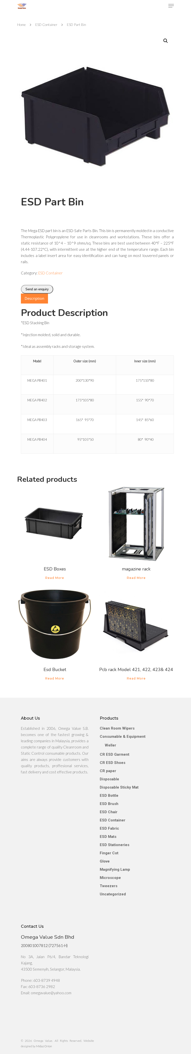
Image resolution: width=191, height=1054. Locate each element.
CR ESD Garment (114, 754)
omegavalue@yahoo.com (51, 993)
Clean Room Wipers (117, 728)
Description (34, 298)
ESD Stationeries (114, 845)
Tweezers (108, 886)
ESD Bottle (109, 795)
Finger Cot (109, 853)
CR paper (108, 771)
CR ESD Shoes (112, 762)
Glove (105, 861)
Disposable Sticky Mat (119, 787)
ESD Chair (108, 812)
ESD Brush (109, 804)
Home (21, 24)
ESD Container (46, 24)
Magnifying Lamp (115, 869)
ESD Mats (108, 836)
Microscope (110, 877)
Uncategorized (113, 894)
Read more (54, 578)
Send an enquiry (37, 289)
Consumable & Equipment (122, 736)
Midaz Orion (44, 1046)
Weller (110, 745)
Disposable (109, 779)
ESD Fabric (109, 828)
